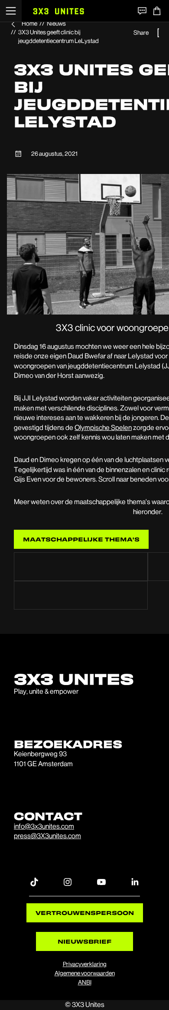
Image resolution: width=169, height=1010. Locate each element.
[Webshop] (157, 10)
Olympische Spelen (103, 427)
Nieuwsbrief (84, 941)
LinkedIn (135, 881)
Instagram (67, 881)
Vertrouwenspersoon (85, 912)
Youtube (101, 881)
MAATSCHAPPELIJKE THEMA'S (81, 539)
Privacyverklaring (85, 964)
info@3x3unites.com (44, 826)
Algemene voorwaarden (85, 973)
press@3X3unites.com (47, 836)
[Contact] (142, 10)
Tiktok (34, 881)
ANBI (84, 982)
